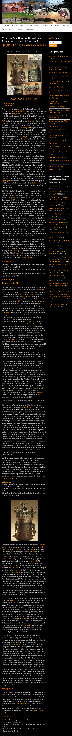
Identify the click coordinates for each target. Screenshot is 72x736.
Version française (8, 103)
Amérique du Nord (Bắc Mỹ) (58, 157)
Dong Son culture (21, 703)
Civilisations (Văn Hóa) (56, 87)
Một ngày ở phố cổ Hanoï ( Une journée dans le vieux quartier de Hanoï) (59, 235)
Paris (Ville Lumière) (55, 186)
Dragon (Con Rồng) (55, 291)
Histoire (65, 26)
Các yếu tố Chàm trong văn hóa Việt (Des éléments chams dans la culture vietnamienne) (59, 297)
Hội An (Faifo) (53, 219)
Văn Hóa (5, 47)
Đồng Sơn (30, 45)
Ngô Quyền (6, 181)
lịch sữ (31, 51)
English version (7, 105)
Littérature (29, 30)
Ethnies (57, 26)
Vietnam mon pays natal (9, 26)
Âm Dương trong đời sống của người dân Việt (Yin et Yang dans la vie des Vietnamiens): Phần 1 (59, 225)
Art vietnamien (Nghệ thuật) (58, 73)
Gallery (11, 30)
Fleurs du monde (54, 169)
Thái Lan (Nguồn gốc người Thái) (59, 214)
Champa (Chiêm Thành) (56, 126)
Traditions (20, 30)
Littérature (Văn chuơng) (57, 107)
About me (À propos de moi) (29, 26)
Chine (19, 45)
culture (23, 51)
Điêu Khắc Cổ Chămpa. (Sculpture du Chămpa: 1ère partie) (58, 278)
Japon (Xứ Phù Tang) (56, 166)
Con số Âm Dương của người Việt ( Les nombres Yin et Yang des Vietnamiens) (59, 259)
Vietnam (11, 47)
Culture (4, 30)
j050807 (7, 45)
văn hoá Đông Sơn (15, 251)
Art (51, 26)
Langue (44, 26)
